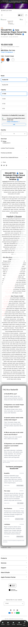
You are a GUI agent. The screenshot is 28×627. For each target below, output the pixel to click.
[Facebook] (2, 166)
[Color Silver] (13, 59)
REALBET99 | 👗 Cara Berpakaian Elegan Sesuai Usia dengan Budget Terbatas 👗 (14, 2)
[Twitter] (4, 166)
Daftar (13, 624)
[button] (14, 148)
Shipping (8, 46)
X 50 (3, 108)
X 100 (3, 103)
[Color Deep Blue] (8, 59)
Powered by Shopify (18, 618)
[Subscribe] (22, 603)
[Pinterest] (7, 166)
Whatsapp (19, 624)
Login (8, 624)
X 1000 (4, 93)
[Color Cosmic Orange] (2, 60)
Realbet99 (5, 79)
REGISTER (7, 6)
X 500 (3, 99)
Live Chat (24, 624)
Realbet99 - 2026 (6, 547)
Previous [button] (1, 1)
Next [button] (26, 1)
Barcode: (10, 36)
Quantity (3, 130)
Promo (2, 624)
